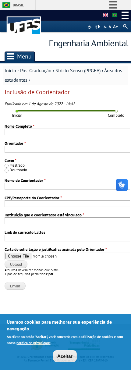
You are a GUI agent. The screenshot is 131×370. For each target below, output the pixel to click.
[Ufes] (24, 22)
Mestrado (17, 165)
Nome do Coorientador (25, 180)
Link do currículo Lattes (25, 232)
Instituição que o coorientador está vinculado (44, 215)
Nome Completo (19, 126)
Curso (10, 160)
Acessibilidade (90, 27)
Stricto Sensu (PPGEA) (78, 70)
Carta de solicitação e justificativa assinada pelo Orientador (56, 249)
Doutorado (18, 170)
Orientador (15, 143)
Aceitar (65, 356)
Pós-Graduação (35, 70)
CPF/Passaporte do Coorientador (33, 198)
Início (10, 70)
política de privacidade (33, 342)
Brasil (18, 5)
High (97, 27)
